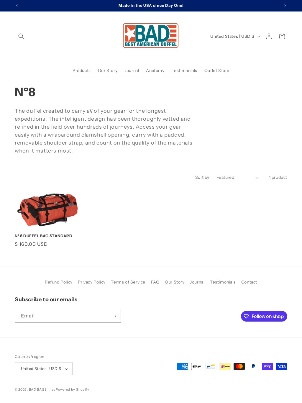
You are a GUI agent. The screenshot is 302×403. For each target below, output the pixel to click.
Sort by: (203, 177)
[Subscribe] (114, 316)
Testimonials (223, 282)
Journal (197, 282)
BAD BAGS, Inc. (42, 389)
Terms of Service (128, 282)
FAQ (155, 282)
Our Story (174, 282)
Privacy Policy (91, 282)
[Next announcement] (285, 5)
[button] (21, 36)
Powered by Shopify (72, 389)
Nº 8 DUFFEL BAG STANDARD (43, 235)
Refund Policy (59, 282)
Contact (249, 282)
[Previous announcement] (16, 5)
